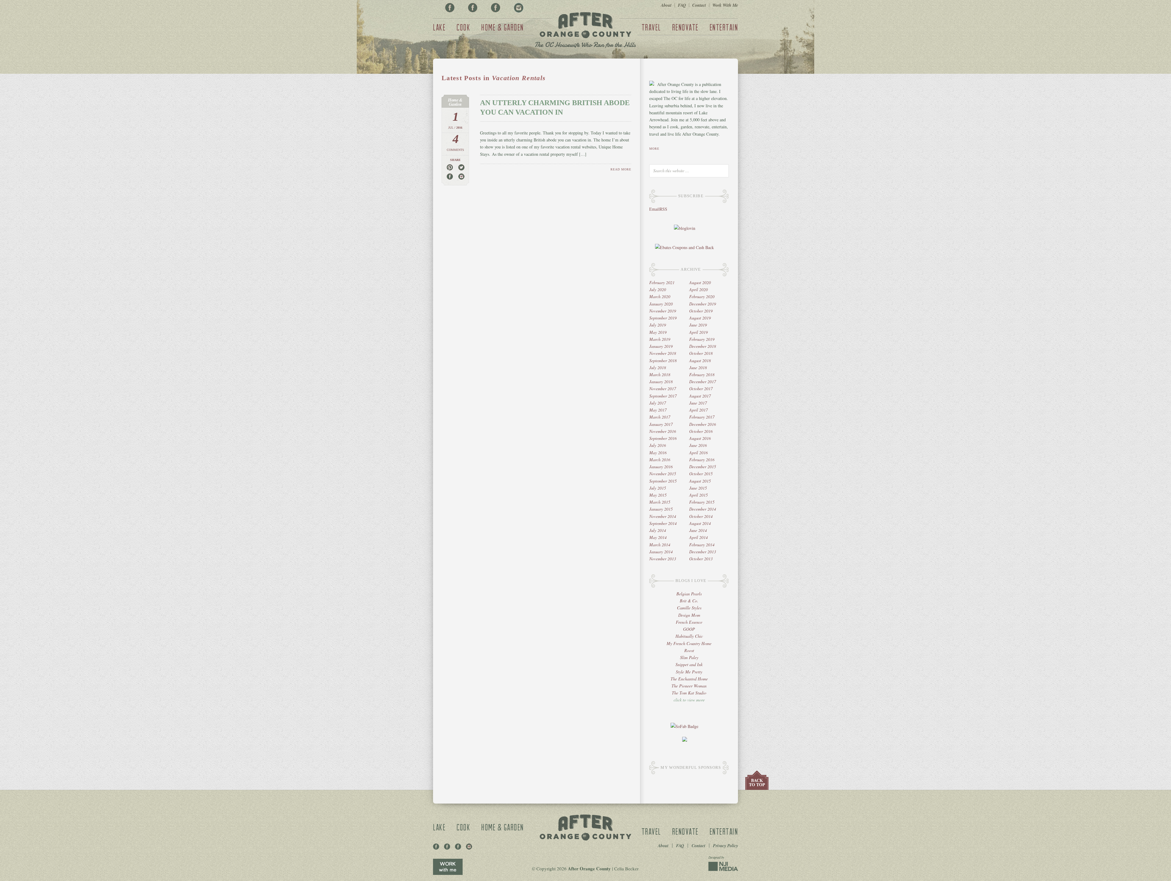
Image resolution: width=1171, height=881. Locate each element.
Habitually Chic (689, 636)
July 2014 (657, 530)
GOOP (689, 629)
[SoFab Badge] (684, 726)
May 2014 (658, 537)
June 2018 (698, 367)
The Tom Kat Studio (689, 693)
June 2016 (698, 445)
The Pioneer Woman (689, 686)
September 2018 (663, 360)
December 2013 (702, 552)
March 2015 (659, 502)
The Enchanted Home (689, 679)
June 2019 (698, 325)
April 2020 (698, 289)
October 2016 (701, 431)
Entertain (724, 27)
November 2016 (662, 431)
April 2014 (698, 537)
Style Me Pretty (689, 672)
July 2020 (657, 289)
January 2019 (661, 346)
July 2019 (657, 325)
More (654, 148)
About (666, 5)
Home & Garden (502, 27)
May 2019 (658, 332)
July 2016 (657, 445)
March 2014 (659, 545)
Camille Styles (689, 608)
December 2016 (702, 424)
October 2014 (701, 516)
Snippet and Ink (689, 664)
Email (654, 209)
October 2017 (701, 388)
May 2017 (658, 410)
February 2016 (701, 459)
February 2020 (701, 296)
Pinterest (472, 7)
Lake (439, 27)
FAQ (682, 5)
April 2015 (698, 495)
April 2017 (698, 410)
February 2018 (701, 374)
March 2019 (659, 339)
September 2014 (663, 523)
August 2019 (700, 318)
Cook (463, 27)
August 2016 (700, 438)
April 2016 (698, 452)
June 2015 (698, 488)
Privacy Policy (725, 846)
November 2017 (662, 388)
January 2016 (661, 466)
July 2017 (657, 403)
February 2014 (701, 545)
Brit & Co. (689, 601)
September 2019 (663, 318)
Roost (689, 650)
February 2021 (662, 282)
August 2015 (700, 481)
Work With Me (725, 5)
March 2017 (659, 417)
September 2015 (663, 481)
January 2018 (661, 381)
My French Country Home (689, 643)
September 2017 (663, 396)
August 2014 (700, 523)
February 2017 (701, 417)
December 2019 (702, 304)
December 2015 (702, 466)
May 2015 (658, 495)
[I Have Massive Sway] (684, 740)
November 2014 (662, 516)
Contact (699, 5)
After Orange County (585, 30)
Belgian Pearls (689, 594)
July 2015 (657, 488)
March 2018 (659, 374)
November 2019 (662, 311)
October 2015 (701, 473)
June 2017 (698, 403)
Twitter (495, 7)
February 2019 (701, 339)
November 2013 (662, 559)
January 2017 (661, 424)
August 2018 (700, 360)
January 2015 (661, 509)
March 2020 (659, 296)
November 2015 (662, 473)
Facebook (449, 7)
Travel (651, 27)
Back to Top (757, 782)
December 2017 (702, 381)
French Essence (689, 622)
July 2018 (657, 367)
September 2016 (663, 438)
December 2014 (702, 509)
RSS (663, 209)
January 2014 (661, 552)
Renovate (685, 27)
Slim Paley (689, 657)
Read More (621, 169)
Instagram (518, 7)
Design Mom (689, 615)
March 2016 (659, 459)
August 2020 (700, 282)
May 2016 (658, 452)
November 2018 (662, 353)
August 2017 (700, 396)
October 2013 (701, 559)
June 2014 (698, 530)
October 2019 (701, 311)
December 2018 (702, 346)
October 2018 (701, 353)
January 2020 (661, 304)
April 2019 (698, 332)
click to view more (689, 700)
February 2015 (701, 502)
